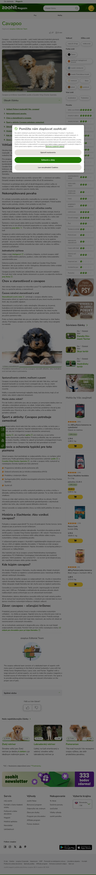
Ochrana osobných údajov (55, 146)
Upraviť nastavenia (48, 152)
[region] (48, 149)
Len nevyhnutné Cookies (48, 167)
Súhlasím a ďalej (48, 160)
